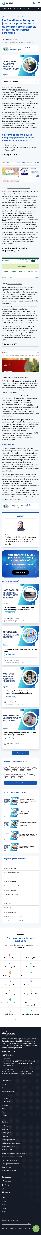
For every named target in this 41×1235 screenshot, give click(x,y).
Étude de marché (8, 899)
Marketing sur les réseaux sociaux (13, 916)
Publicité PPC (7, 903)
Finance (15, 770)
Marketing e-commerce (9, 1170)
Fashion (7, 770)
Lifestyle (16, 774)
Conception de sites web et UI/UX (13, 921)
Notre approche (7, 1098)
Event (34, 767)
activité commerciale (18, 411)
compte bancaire (18, 449)
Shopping (31, 774)
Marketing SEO (6, 1129)
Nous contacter (20, 572)
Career (19, 17)
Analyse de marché (9, 864)
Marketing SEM (8, 908)
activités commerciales (26, 464)
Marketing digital (7, 1126)
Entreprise (5, 1105)
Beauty (12, 767)
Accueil (4, 1084)
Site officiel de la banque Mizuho (19, 188)
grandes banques (17, 116)
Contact (4, 1115)
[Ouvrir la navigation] (38, 3)
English (4, 1205)
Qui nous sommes (7, 1088)
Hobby (29, 770)
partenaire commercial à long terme (17, 436)
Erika (6, 534)
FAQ (3, 1112)
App (6, 767)
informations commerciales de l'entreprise (17, 214)
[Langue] (33, 3)
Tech (6, 778)
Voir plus (20, 753)
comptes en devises (16, 237)
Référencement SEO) (10, 912)
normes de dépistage (15, 99)
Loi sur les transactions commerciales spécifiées (16, 1224)
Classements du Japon (9, 17)
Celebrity (27, 767)
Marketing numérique (10, 881)
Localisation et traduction (11, 894)
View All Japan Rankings (20, 783)
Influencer (7, 774)
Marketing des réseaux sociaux (11, 1143)
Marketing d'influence (10, 890)
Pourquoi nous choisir (8, 1091)
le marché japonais (14, 499)
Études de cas (6, 1102)
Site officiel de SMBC (15, 284)
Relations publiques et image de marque (14, 1153)
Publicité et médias (7, 1150)
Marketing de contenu (10, 877)
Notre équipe (6, 1095)
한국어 (4, 1212)
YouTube (20, 778)
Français (4, 1208)
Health (22, 770)
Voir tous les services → (20, 1020)
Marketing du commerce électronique (14, 886)
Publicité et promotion (10, 868)
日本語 (4, 1201)
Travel (13, 778)
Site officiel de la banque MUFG (18, 377)
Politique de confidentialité (10, 1220)
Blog (3, 1108)
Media (23, 774)
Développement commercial (12, 872)
